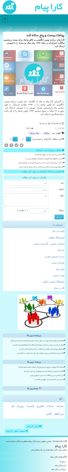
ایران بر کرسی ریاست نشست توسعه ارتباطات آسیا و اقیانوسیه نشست (38, 345)
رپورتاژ (20, 406)
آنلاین (49, 413)
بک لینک (60, 250)
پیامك (46, 133)
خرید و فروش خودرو (54, 256)
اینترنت (30, 406)
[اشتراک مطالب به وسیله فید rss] (6, 145)
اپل (12, 406)
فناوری (40, 406)
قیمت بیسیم (58, 275)
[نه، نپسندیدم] (15, 139)
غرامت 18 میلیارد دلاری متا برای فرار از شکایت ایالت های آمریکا (41, 367)
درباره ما (63, 461)
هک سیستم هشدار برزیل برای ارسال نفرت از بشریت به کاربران (40, 353)
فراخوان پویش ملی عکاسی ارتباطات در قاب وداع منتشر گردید (41, 167)
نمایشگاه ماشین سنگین (53, 282)
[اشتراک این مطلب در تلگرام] (16, 145)
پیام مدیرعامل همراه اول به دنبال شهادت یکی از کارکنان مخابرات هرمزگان (37, 340)
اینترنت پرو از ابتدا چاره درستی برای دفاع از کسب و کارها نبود (41, 162)
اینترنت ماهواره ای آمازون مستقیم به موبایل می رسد (44, 158)
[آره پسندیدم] (28, 139)
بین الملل (59, 413)
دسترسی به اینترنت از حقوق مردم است (48, 154)
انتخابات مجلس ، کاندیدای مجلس (49, 244)
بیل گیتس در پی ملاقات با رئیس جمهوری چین (47, 375)
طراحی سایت (57, 263)
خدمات (50, 406)
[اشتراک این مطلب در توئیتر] (21, 145)
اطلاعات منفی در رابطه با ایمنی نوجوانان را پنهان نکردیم (44, 371)
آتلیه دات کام (58, 231)
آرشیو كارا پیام (60, 465)
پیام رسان (34, 133)
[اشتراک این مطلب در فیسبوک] (11, 145)
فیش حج (60, 269)
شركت (60, 406)
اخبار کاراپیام (33, 426)
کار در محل (59, 288)
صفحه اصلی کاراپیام (15, 431)
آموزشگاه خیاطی (56, 237)
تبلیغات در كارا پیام (58, 469)
